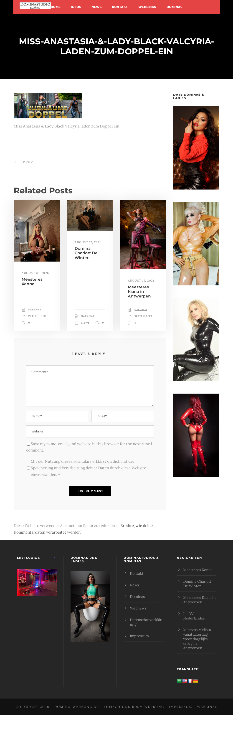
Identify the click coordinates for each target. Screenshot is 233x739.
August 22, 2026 (35, 273)
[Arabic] (179, 681)
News (96, 7)
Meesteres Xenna (32, 281)
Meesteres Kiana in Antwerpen (139, 292)
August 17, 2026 (88, 242)
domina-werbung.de (76, 707)
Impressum (139, 636)
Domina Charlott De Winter (86, 253)
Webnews (138, 608)
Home (56, 7)
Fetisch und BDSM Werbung (134, 707)
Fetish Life (37, 316)
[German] (195, 681)
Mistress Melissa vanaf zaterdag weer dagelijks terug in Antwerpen (197, 638)
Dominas (174, 7)
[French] (190, 681)
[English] (184, 681)
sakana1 (34, 309)
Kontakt (120, 7)
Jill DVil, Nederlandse (194, 615)
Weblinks (147, 7)
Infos (76, 7)
